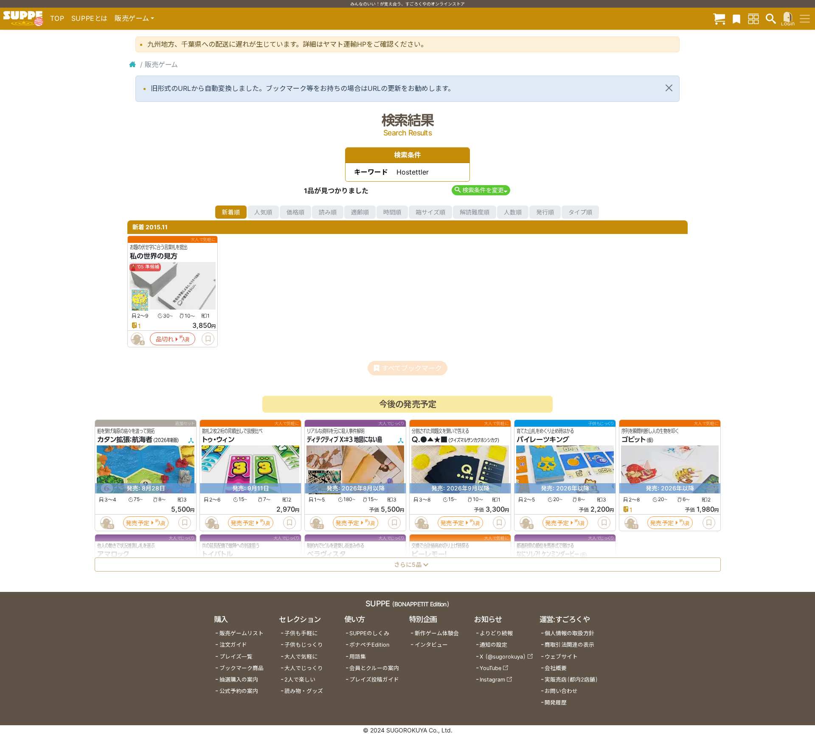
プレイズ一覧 (236, 656)
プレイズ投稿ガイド (374, 679)
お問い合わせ (561, 691)
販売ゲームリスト (241, 633)
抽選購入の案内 (238, 679)
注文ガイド (233, 645)
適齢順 (360, 212)
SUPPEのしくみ (369, 633)
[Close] (669, 88)
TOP (57, 18)
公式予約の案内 (238, 691)
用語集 (357, 656)
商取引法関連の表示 (569, 645)
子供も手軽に (301, 633)
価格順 (295, 212)
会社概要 (556, 668)
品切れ (165, 339)
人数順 (513, 212)
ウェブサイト (561, 656)
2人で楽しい (299, 679)
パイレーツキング (543, 439)
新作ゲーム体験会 (437, 633)
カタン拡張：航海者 (124, 439)
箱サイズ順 (430, 212)
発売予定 (137, 523)
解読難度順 (474, 212)
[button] (481, 190)
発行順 (545, 212)
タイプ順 (580, 212)
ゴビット (633, 439)
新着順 (231, 212)
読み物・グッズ (303, 691)
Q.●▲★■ (429, 439)
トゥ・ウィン (218, 439)
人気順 (263, 212)
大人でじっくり (303, 668)
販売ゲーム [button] (132, 18)
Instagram (492, 679)
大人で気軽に (301, 656)
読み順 (328, 212)
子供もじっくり (303, 645)
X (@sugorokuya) (503, 656)
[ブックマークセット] (736, 18)
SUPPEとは (89, 18)
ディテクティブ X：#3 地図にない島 (344, 439)
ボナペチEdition (369, 645)
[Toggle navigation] (804, 18)
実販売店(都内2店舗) (571, 679)
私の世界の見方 (153, 256)
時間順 (392, 212)
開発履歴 (556, 702)
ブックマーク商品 (241, 668)
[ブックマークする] (208, 338)
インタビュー (431, 645)
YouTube (490, 668)
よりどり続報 (496, 633)
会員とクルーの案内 (374, 668)
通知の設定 (493, 645)
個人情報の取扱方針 (569, 633)
